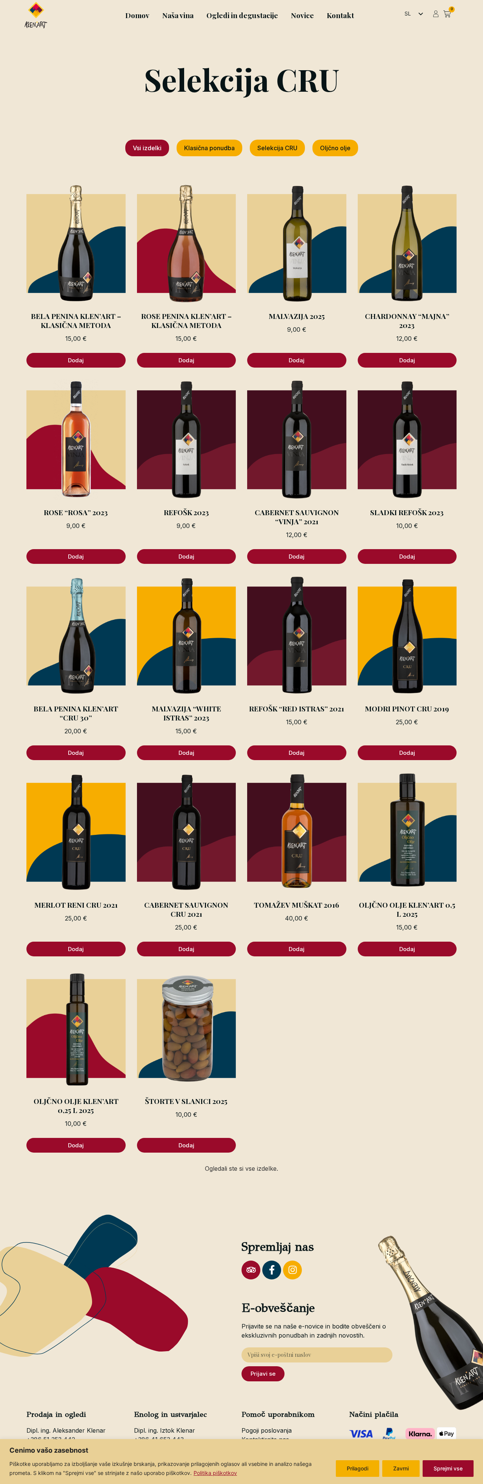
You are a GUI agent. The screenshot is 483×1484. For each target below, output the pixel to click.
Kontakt (340, 15)
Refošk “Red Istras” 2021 (296, 708)
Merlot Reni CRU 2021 (76, 905)
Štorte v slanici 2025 (186, 1101)
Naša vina (178, 15)
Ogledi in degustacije (242, 15)
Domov (137, 15)
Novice (302, 15)
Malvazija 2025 (297, 316)
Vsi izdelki (147, 148)
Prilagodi (357, 1468)
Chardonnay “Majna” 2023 (407, 320)
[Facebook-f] (271, 1270)
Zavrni (401, 1468)
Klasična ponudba (209, 148)
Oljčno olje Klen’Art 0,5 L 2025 (407, 909)
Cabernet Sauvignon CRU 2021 (186, 909)
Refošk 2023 (186, 512)
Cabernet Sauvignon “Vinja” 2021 (297, 516)
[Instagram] (292, 1270)
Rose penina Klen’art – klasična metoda (186, 320)
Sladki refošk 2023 (407, 512)
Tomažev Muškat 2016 (296, 905)
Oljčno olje (335, 148)
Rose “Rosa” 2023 (76, 512)
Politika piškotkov (215, 1473)
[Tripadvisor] (251, 1270)
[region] (241, 1461)
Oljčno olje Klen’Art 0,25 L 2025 (76, 1105)
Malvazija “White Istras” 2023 (186, 713)
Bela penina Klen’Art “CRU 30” (76, 713)
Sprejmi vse (448, 1468)
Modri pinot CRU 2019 (407, 708)
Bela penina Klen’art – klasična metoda (76, 320)
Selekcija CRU (277, 148)
